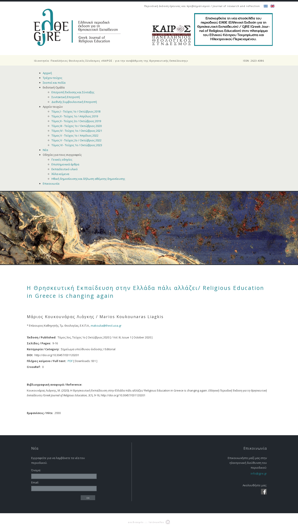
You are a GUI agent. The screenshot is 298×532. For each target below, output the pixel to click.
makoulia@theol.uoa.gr (106, 326)
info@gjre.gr (259, 473)
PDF (70, 361)
